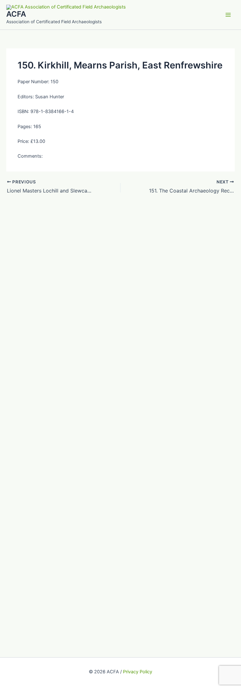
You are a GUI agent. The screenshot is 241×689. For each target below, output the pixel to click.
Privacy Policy (137, 672)
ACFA (16, 14)
